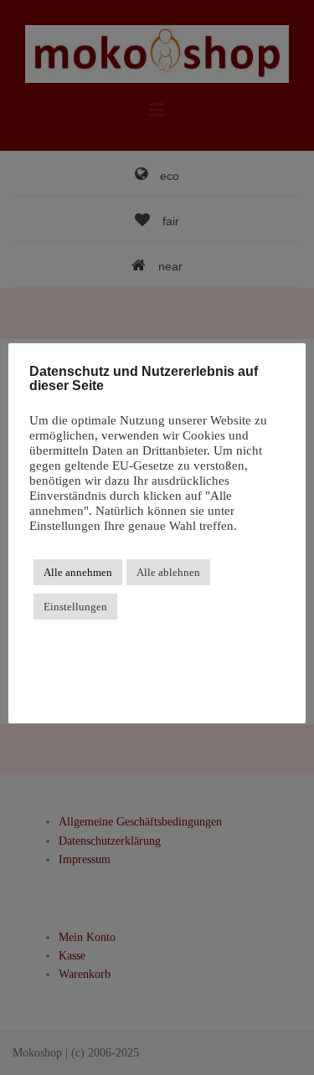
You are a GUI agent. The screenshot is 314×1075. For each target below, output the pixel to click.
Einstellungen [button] (75, 606)
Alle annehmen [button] (78, 572)
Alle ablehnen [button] (168, 572)
